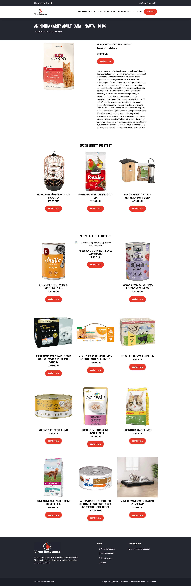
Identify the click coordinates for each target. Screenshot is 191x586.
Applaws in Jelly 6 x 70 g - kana (53, 430)
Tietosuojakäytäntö (137, 582)
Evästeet (124, 582)
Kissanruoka (56, 31)
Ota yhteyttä (113, 582)
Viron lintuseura (86, 11)
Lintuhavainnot (107, 11)
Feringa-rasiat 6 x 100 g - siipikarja (137, 356)
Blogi (139, 11)
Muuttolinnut (126, 11)
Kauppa (150, 12)
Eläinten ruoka (43, 31)
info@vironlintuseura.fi (147, 3)
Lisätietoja (105, 61)
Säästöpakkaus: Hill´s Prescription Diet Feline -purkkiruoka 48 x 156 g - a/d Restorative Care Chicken (95, 504)
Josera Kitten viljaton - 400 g (137, 430)
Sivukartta (151, 582)
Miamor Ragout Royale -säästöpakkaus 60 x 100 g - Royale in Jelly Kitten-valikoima (53, 359)
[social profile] (51, 3)
